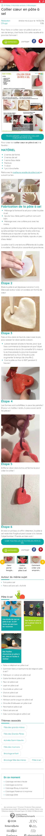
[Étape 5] (22, 438)
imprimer (12, 42)
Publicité (28, 807)
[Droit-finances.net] (33, 826)
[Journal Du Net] (33, 821)
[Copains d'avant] (12, 830)
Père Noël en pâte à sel (12, 707)
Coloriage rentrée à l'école (16, 781)
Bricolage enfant (11, 753)
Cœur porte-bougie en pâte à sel (16, 714)
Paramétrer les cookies (26, 809)
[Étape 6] (22, 500)
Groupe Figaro (20, 811)
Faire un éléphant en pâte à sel (15, 665)
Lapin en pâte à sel (10, 685)
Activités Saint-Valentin (14, 740)
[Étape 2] (22, 266)
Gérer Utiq (39, 809)
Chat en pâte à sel (10, 692)
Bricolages (32, 5)
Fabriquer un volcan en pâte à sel (17, 675)
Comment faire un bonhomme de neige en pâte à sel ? (22, 670)
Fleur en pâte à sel (10, 682)
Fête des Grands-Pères (14, 734)
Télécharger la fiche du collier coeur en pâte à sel (22, 137)
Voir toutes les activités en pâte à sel (22, 542)
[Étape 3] (22, 314)
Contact (21, 807)
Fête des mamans (12, 747)
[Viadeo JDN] (33, 830)
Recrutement (36, 807)
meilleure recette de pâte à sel (26, 172)
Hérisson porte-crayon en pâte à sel (18, 699)
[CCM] (12, 821)
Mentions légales (8, 811)
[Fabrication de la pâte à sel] (22, 192)
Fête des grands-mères (14, 727)
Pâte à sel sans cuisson (12, 696)
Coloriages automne (14, 785)
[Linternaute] (12, 826)
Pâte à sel (36, 760)
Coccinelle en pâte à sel (12, 689)
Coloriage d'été (12, 795)
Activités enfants (19, 5)
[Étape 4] (22, 383)
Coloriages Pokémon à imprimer (19, 791)
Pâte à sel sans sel (10, 710)
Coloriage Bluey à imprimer (17, 788)
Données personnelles (9, 809)
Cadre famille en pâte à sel (14, 678)
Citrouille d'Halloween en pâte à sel (17, 703)
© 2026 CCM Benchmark (34, 811)
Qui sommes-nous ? (10, 807)
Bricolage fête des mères (15, 760)
